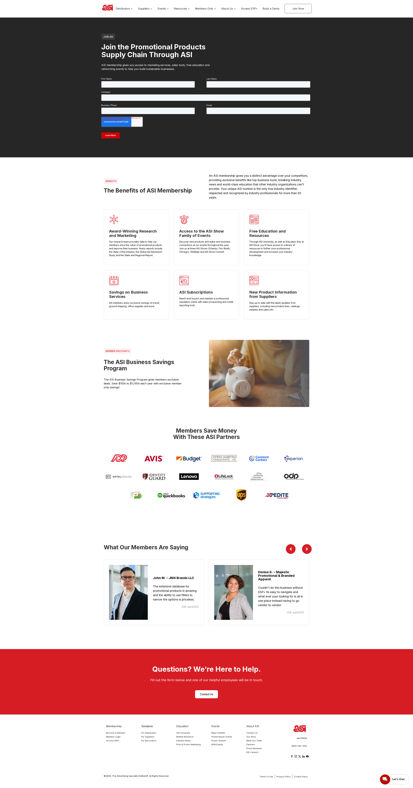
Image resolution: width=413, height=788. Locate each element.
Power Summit (218, 740)
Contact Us (206, 694)
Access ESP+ (249, 8)
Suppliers (144, 8)
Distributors (123, 8)
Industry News (183, 740)
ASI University (183, 733)
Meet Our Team (254, 740)
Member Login (113, 736)
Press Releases (254, 748)
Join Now (298, 8)
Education (182, 726)
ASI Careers (252, 752)
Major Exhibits (218, 733)
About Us (227, 8)
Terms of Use (266, 776)
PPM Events (217, 744)
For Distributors (148, 733)
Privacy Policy (284, 776)
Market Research (185, 736)
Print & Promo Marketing (188, 744)
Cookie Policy (301, 776)
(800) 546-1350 (299, 746)
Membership (113, 726)
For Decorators (148, 740)
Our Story (251, 736)
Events (162, 8)
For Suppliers (147, 736)
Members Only (204, 8)
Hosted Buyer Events (221, 736)
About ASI (252, 726)
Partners (250, 744)
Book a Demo (271, 8)
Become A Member (115, 733)
